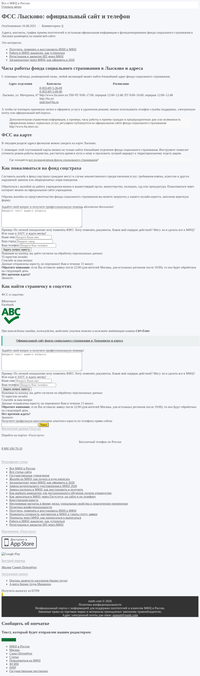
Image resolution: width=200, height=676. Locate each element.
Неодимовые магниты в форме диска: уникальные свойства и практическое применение (68, 503)
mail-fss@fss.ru (49, 102)
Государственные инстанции (28, 671)
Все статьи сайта (20, 472)
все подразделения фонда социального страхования (63, 160)
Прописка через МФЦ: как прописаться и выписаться (45, 517)
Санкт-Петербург (20, 653)
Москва (14, 650)
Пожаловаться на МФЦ (25, 660)
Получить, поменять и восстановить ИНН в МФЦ (42, 49)
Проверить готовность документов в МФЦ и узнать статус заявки (53, 514)
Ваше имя (8, 237)
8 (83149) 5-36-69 (50, 88)
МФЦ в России (19, 646)
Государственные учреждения (29, 475)
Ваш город (9, 241)
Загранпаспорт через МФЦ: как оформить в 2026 (42, 60)
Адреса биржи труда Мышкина (30, 584)
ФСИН (14, 664)
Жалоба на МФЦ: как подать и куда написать (39, 479)
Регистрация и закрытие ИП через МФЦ (36, 56)
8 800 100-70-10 (12, 448)
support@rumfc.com (125, 615)
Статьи (14, 657)
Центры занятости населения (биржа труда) (38, 580)
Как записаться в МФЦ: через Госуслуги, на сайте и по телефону (52, 496)
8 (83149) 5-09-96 (50, 91)
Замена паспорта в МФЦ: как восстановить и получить (46, 489)
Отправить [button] (9, 639)
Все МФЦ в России (22, 468)
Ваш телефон (10, 245)
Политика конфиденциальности (30, 507)
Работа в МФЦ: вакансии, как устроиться (37, 53)
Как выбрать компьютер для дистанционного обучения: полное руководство (60, 493)
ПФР (12, 667)
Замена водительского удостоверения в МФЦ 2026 (43, 486)
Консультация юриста (23, 500)
